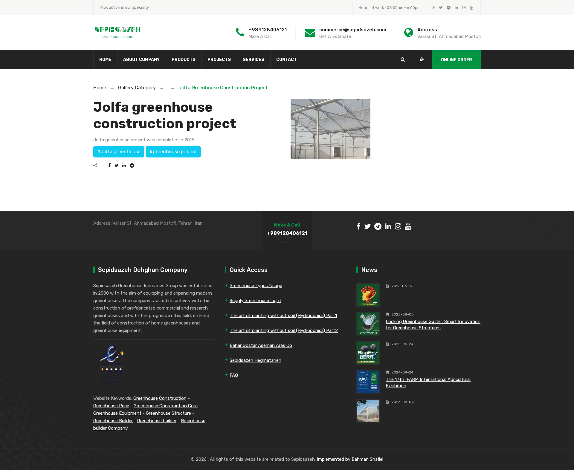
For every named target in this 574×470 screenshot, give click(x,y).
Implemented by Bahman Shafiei (350, 459)
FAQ (234, 375)
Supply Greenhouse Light (255, 300)
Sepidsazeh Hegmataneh (255, 360)
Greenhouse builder (156, 420)
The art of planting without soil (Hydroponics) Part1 (283, 315)
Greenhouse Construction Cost (166, 405)
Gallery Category (137, 88)
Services (253, 59)
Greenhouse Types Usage (256, 285)
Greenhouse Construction (160, 398)
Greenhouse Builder (113, 420)
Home (105, 59)
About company (141, 59)
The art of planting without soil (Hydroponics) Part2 (284, 330)
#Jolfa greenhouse (119, 151)
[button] (421, 59)
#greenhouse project (173, 151)
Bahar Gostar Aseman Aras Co (261, 345)
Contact (286, 59)
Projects (219, 59)
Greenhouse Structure (168, 413)
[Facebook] (109, 165)
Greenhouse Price (111, 405)
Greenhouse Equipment (117, 413)
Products (184, 59)
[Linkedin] (124, 165)
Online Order (456, 59)
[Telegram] (132, 165)
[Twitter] (117, 165)
